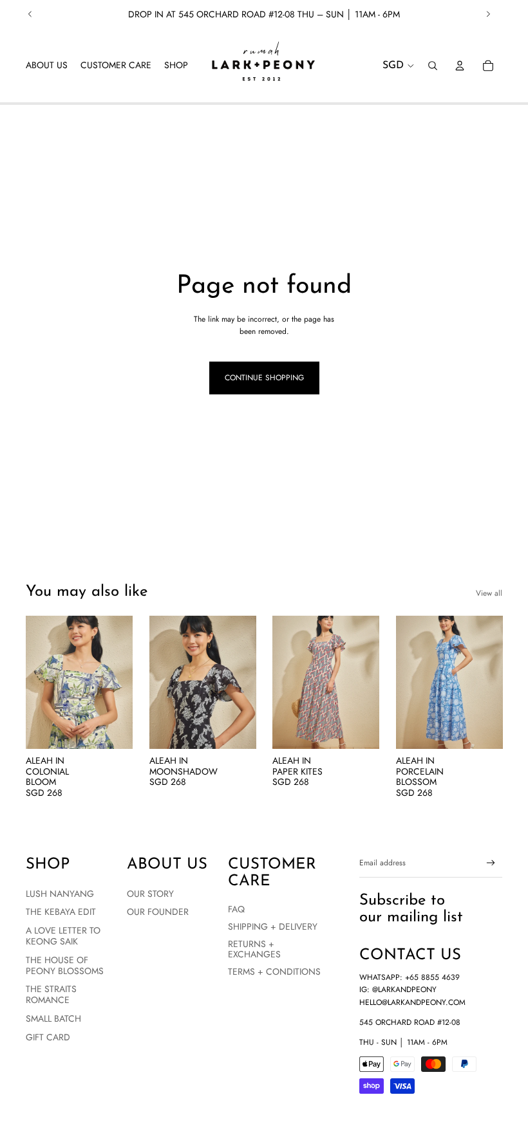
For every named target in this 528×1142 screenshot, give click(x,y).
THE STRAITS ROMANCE (51, 994)
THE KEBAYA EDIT (61, 911)
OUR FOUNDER (158, 911)
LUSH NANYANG (60, 893)
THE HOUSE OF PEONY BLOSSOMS (65, 965)
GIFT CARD (48, 1037)
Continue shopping (264, 377)
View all (489, 593)
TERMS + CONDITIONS (274, 971)
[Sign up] (491, 863)
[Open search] (433, 65)
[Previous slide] (30, 14)
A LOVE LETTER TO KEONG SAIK (63, 936)
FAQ (236, 909)
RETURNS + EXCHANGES (254, 949)
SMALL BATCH (53, 1018)
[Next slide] (488, 14)
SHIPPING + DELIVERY (272, 926)
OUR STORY (150, 893)
